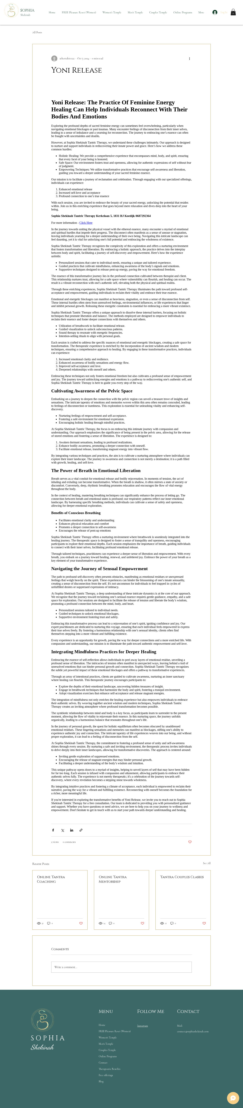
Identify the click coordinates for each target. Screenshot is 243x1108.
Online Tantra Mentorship (113, 879)
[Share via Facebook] (53, 830)
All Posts (37, 32)
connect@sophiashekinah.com (193, 1031)
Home (102, 1025)
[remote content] (121, 455)
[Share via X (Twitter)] (62, 830)
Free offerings (106, 1075)
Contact (103, 1062)
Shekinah (25, 15)
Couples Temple (107, 1050)
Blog (101, 1081)
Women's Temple (108, 1037)
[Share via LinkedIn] (71, 830)
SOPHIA (27, 10)
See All (207, 863)
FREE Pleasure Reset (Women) (114, 1031)
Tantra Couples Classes (182, 877)
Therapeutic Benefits (109, 1069)
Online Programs (108, 1056)
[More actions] (189, 58)
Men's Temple (106, 1043)
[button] (233, 12)
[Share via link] (81, 830)
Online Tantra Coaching (51, 879)
